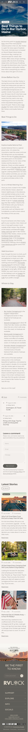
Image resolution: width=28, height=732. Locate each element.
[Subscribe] (21, 675)
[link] (13, 730)
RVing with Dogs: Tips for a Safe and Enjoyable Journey (12, 422)
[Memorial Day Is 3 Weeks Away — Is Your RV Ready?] (14, 600)
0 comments (23, 397)
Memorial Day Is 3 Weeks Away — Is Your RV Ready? (13, 615)
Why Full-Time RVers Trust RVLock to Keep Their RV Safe (12, 517)
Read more (4, 537)
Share (5, 397)
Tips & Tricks (6, 494)
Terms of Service (8, 473)
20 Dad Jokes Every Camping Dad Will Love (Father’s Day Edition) (13, 566)
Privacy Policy (18, 471)
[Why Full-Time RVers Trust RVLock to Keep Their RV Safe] (14, 501)
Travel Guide (5, 21)
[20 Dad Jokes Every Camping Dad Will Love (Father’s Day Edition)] (14, 550)
